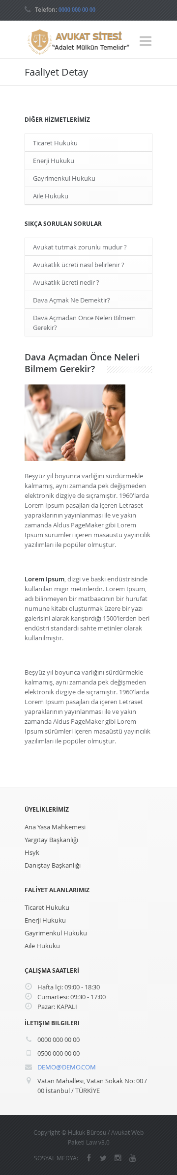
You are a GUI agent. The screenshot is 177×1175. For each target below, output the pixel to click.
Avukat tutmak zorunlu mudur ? (80, 247)
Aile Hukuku (50, 195)
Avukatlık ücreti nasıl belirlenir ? (78, 264)
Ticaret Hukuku (55, 142)
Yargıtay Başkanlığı (51, 839)
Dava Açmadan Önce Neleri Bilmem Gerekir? (84, 322)
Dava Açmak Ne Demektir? (71, 300)
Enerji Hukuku (53, 160)
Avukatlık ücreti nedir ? (66, 282)
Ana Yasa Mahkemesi (55, 826)
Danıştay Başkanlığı (53, 865)
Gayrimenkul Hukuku (64, 178)
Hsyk (32, 852)
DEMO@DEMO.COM (66, 1067)
